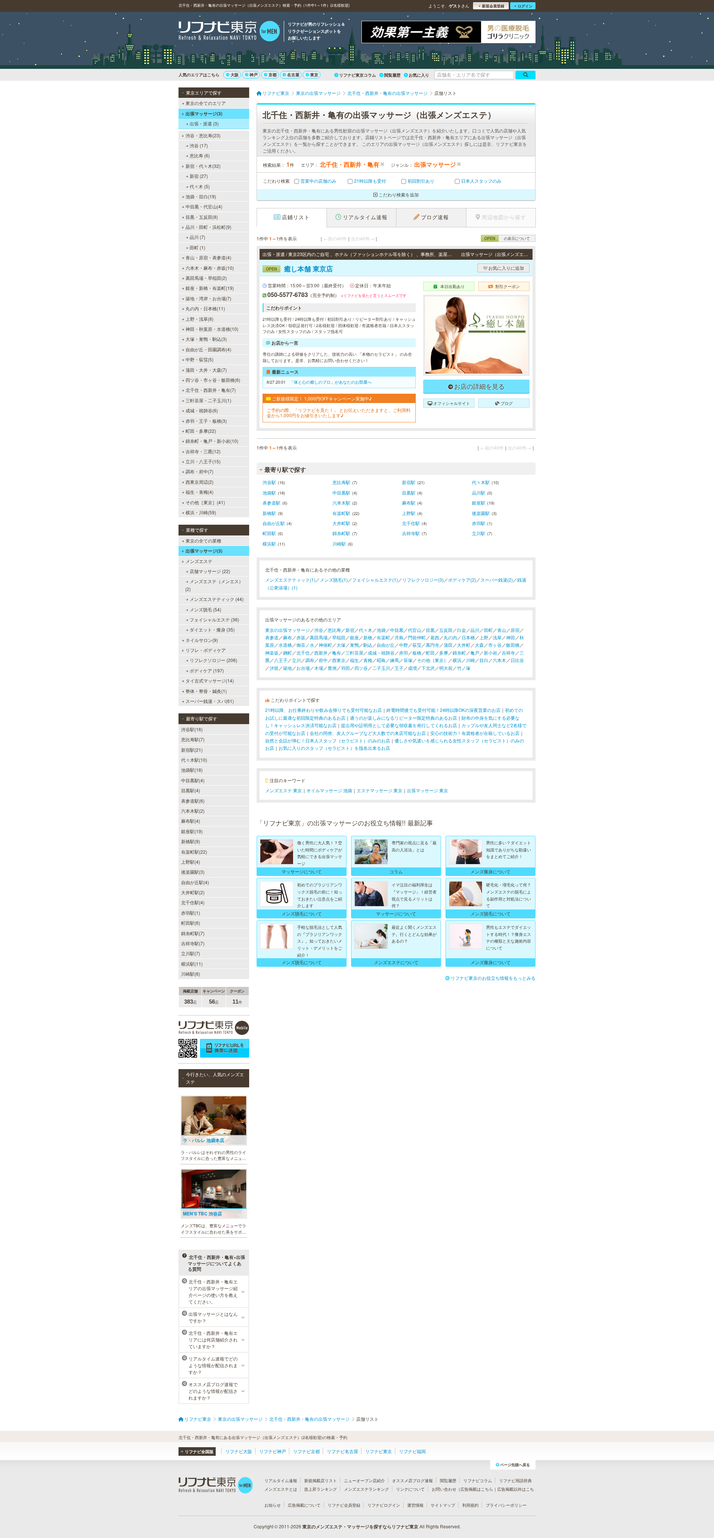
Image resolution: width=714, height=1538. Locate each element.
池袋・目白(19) (201, 196)
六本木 (499, 660)
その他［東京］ (432, 660)
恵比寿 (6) (200, 155)
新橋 (367, 637)
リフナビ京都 (306, 1451)
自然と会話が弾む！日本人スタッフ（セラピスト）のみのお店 (327, 740)
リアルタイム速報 (280, 1480)
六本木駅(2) (193, 811)
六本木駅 (341, 502)
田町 (488, 630)
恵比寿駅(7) (193, 739)
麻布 (287, 637)
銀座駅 (478, 502)
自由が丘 (386, 645)
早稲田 (338, 637)
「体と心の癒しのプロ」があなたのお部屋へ (331, 382)
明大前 (446, 668)
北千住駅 (411, 523)
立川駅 (478, 533)
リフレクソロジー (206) (213, 660)
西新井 (321, 652)
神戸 (254, 74)
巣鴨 (354, 645)
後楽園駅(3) (193, 872)
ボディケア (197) (207, 670)
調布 (309, 660)
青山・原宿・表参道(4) (208, 257)
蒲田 (448, 645)
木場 (318, 668)
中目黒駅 (341, 492)
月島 (399, 637)
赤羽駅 (478, 523)
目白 (483, 660)
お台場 (303, 668)
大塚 (341, 645)
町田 (430, 652)
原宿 (515, 630)
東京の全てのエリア (206, 103)
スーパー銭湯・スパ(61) (210, 701)
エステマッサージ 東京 (379, 790)
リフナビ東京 (378, 1451)
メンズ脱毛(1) (334, 579)
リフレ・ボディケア (206, 650)
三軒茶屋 (354, 652)
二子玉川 (381, 668)
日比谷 (517, 660)
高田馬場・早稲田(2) (206, 278)
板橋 (416, 652)
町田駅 (269, 533)
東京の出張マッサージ (287, 630)
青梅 (367, 660)
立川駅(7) (190, 953)
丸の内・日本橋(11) (205, 308)
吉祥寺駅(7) (193, 943)
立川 (296, 660)
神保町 (325, 645)
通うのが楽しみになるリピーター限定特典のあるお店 (403, 717)
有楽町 (383, 637)
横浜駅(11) (192, 963)
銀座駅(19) (192, 831)
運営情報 (415, 1505)
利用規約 (470, 1505)
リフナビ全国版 (199, 1451)
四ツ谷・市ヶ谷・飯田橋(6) (213, 380)
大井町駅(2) (193, 892)
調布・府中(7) (199, 471)
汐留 (274, 668)
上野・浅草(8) (199, 319)
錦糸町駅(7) (193, 933)
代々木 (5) (200, 186)
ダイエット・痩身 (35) (212, 629)
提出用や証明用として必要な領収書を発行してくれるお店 (399, 725)
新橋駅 (269, 513)
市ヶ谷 (495, 645)
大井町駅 (341, 523)
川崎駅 (339, 543)
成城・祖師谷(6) (202, 410)
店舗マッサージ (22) (210, 571)
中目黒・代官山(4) (204, 206)
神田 (510, 637)
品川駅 (478, 492)
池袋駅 (269, 492)
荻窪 (416, 645)
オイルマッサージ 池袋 (329, 790)
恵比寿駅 (341, 482)
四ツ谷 (361, 668)
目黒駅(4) (190, 790)
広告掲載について (304, 1505)
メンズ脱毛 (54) (205, 609)
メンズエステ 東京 (283, 790)
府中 (323, 660)
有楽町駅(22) (194, 851)
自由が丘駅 (274, 523)
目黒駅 (408, 492)
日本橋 (468, 637)
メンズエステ (199, 561)
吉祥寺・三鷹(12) (203, 451)
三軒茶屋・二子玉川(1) (208, 400)
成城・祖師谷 (381, 652)
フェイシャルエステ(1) (375, 579)
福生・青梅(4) (199, 492)
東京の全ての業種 (203, 540)
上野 (483, 637)
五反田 (446, 630)
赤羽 (403, 652)
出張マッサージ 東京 (427, 790)
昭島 (381, 660)
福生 (354, 660)
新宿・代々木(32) (203, 166)
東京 (314, 74)
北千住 (303, 652)
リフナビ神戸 (272, 1451)
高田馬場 (319, 637)
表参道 (272, 637)
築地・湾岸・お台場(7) (208, 298)
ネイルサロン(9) (202, 640)
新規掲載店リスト (320, 1480)
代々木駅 (481, 482)
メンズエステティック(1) (290, 579)
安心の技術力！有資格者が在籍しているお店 (475, 733)
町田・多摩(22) (201, 431)
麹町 (287, 652)
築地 (287, 668)
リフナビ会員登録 (344, 1505)
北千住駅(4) (193, 902)
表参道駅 (271, 502)
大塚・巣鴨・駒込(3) (206, 339)
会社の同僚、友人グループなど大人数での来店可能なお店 (368, 733)
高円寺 (432, 645)
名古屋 (293, 74)
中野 (403, 645)
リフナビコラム (477, 1480)
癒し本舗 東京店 (299, 269)
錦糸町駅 (341, 533)
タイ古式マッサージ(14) (210, 680)
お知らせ (272, 1505)
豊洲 (332, 668)
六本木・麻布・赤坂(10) (210, 268)
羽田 (345, 668)
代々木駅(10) (194, 760)
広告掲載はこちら (476, 1489)
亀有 (336, 652)
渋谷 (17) (199, 145)
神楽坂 (272, 652)
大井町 (463, 645)
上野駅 (408, 513)
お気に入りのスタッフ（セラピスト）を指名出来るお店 (334, 748)
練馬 (394, 660)
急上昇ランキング (320, 1489)
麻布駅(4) (190, 821)
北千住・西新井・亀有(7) (211, 390)
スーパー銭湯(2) (496, 579)
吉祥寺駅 (411, 533)
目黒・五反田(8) (202, 217)
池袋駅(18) (192, 770)
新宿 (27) (199, 176)
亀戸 (474, 652)
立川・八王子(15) (203, 461)
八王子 (280, 660)
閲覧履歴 (392, 75)
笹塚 (407, 660)
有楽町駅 (341, 513)
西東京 (338, 660)
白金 (461, 630)
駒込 (367, 645)
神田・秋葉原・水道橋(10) (212, 329)
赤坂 (300, 637)
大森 (479, 645)
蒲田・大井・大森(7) (206, 370)
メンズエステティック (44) (217, 599)
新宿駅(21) (192, 749)
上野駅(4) (190, 861)
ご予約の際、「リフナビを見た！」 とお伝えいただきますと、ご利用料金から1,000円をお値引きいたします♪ (339, 412)
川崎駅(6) (190, 974)
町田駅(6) (190, 923)
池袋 (381, 630)
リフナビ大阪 (238, 1451)
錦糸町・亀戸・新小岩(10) (212, 441)
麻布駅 (408, 502)
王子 (399, 668)
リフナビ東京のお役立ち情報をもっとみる (493, 978)
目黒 (430, 630)
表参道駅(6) (193, 800)
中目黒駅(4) (193, 780)
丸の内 (450, 637)
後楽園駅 (481, 513)
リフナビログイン (383, 1505)
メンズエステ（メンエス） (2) (214, 585)
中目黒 (396, 630)
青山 (501, 630)
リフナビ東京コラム (357, 75)
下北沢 (428, 668)
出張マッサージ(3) (204, 113)
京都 (272, 74)
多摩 (443, 652)
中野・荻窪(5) (199, 359)
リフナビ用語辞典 (515, 1480)
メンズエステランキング (366, 1489)
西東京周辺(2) (199, 482)
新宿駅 (408, 482)
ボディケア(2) (462, 579)
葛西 (434, 637)
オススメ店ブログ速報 (412, 1480)
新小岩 (490, 652)
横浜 (457, 660)
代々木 (365, 630)
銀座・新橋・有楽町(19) (210, 288)
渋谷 (318, 630)
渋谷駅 (269, 482)
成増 (412, 668)
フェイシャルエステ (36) (214, 619)
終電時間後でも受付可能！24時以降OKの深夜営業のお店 (443, 710)
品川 (474, 630)
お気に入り (419, 75)
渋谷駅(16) (192, 729)
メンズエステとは (280, 1489)
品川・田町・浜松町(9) (208, 227)
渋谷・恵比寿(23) (203, 135)
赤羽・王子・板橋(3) (206, 421)
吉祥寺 (508, 652)
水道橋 (285, 645)
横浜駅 (269, 543)
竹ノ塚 (463, 668)
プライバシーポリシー (506, 1505)
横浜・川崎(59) (201, 512)
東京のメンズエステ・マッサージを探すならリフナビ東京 (360, 1526)
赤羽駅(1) (190, 912)
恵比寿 (334, 630)
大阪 (235, 74)
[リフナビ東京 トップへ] (229, 32)
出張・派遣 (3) (204, 123)
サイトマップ (443, 1505)
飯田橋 (513, 645)
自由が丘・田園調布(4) (208, 349)
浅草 (497, 637)
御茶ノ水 (305, 645)
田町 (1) (197, 247)
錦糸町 (459, 652)
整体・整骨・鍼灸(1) (206, 691)
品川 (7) (197, 237)
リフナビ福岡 (412, 1451)
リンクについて (410, 1489)
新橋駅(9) (190, 841)
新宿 (349, 630)
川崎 (470, 660)
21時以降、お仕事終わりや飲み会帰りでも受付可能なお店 (323, 710)
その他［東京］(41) (205, 502)
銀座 (354, 637)
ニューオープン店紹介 (364, 1480)
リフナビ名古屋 (342, 1451)
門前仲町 (417, 637)
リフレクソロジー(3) (423, 579)
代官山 (414, 630)
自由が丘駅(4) (195, 882)
